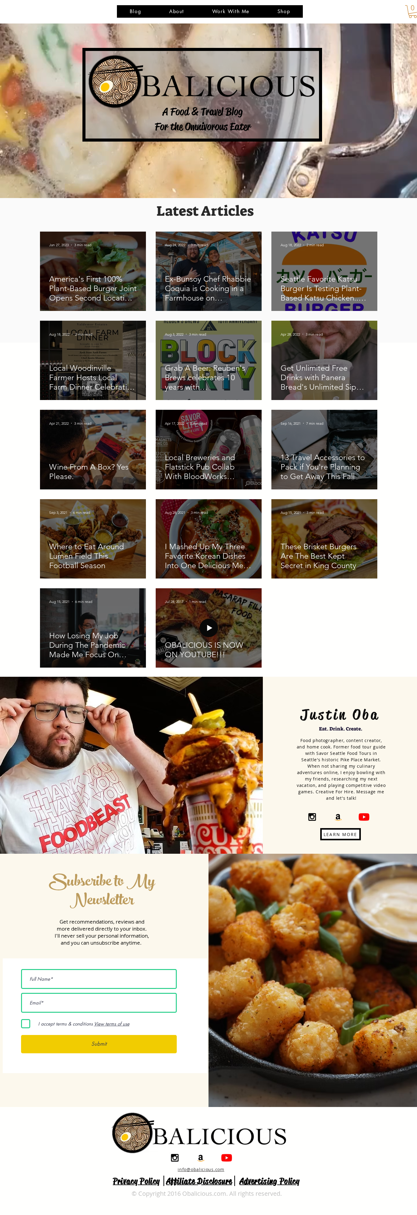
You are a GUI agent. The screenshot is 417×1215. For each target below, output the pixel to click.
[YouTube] (364, 817)
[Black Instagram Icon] (312, 817)
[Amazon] (338, 817)
